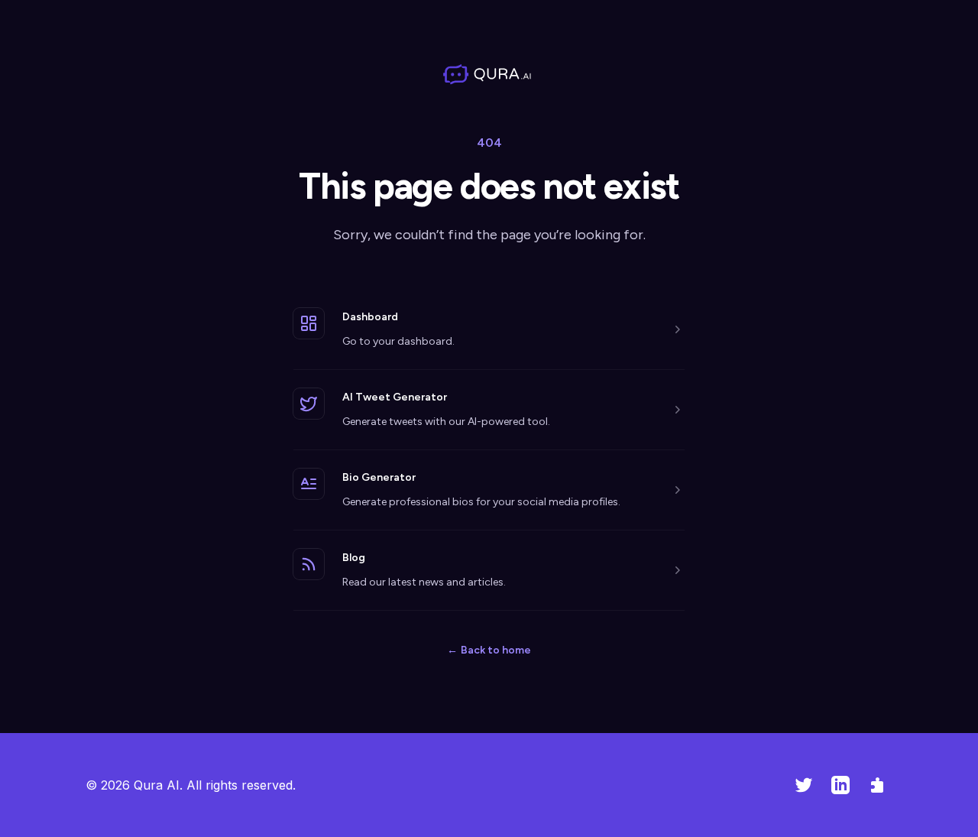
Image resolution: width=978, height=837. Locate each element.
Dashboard (370, 316)
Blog (353, 557)
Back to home (489, 650)
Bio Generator (379, 477)
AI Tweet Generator (394, 397)
